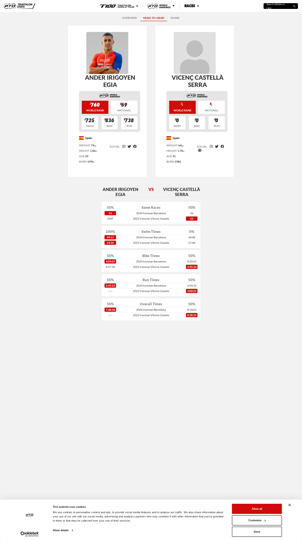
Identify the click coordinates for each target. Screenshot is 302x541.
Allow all (257, 508)
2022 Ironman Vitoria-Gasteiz (151, 218)
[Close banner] (289, 505)
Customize (254, 520)
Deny (257, 531)
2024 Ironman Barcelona (151, 213)
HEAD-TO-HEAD (153, 17)
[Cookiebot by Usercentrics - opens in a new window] (29, 534)
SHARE (175, 17)
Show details (61, 530)
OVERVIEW (129, 17)
